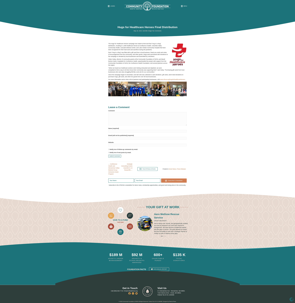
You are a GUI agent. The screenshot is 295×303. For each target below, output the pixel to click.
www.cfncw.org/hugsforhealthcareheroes (172, 79)
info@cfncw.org (133, 295)
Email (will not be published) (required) (121, 135)
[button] (147, 169)
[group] (116, 261)
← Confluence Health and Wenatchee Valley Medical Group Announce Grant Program (113, 169)
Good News (172, 169)
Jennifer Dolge (147, 31)
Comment (111, 110)
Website (111, 142)
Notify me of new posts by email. (120, 152)
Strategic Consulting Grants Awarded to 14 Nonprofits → (126, 167)
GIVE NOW (120, 224)
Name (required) (113, 128)
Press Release (181, 169)
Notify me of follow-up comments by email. (124, 149)
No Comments (157, 31)
